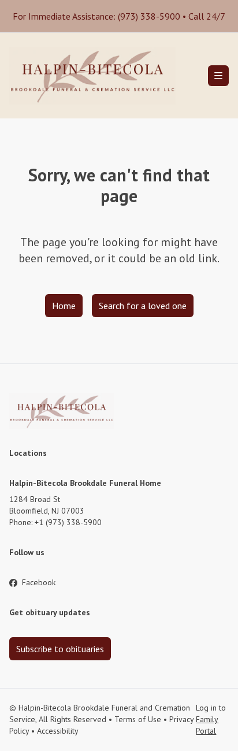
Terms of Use (137, 719)
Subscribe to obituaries (60, 649)
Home (64, 305)
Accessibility (58, 731)
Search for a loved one (143, 305)
